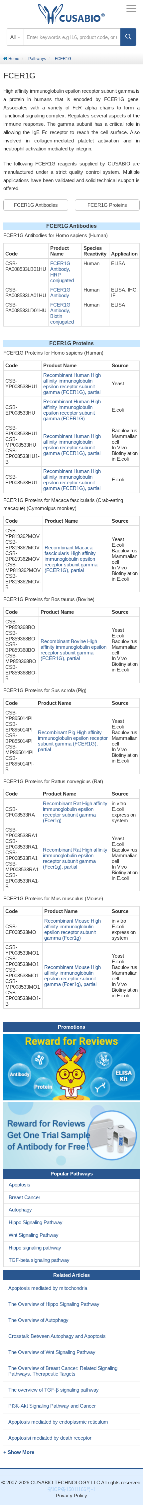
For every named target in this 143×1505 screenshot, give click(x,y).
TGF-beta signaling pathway (39, 1260)
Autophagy (20, 1209)
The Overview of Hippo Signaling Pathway (53, 1304)
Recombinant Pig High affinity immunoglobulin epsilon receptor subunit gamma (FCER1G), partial (73, 740)
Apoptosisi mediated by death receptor (49, 1438)
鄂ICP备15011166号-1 (71, 1489)
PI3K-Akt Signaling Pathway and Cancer (52, 1406)
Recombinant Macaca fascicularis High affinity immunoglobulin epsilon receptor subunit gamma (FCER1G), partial (71, 559)
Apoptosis (19, 1184)
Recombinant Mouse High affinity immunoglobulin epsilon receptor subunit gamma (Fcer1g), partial (72, 975)
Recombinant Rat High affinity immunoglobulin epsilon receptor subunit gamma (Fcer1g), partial (75, 858)
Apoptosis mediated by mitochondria (47, 1288)
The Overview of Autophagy (38, 1320)
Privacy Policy (71, 1495)
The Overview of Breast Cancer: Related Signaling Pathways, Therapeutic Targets (62, 1371)
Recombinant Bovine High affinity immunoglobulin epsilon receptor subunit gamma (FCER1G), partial (73, 649)
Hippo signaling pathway (35, 1247)
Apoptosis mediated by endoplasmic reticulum (58, 1422)
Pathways (37, 58)
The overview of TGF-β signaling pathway (53, 1390)
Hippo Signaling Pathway (36, 1222)
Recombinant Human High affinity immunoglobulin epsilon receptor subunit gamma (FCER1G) (72, 410)
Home (13, 58)
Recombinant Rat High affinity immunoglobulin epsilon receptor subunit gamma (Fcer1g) (75, 812)
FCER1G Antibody (60, 292)
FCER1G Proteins (107, 205)
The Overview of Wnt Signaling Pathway (51, 1352)
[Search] (128, 37)
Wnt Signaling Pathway (34, 1235)
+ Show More (18, 1452)
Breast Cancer (24, 1197)
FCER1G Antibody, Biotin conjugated (62, 313)
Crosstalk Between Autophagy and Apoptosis (57, 1336)
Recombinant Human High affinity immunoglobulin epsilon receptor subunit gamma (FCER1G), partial (72, 383)
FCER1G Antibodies (36, 205)
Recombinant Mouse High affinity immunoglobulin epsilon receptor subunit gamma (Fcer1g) (72, 929)
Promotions (71, 1027)
